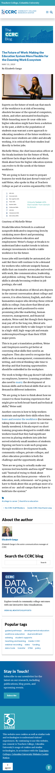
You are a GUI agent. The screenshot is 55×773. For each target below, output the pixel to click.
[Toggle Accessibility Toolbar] (48, 767)
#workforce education (28, 501)
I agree (8, 766)
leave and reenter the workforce (19, 419)
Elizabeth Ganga (13, 68)
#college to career (10, 501)
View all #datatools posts (17, 610)
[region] (27, 751)
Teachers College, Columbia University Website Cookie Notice (25, 754)
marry (19, 382)
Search (43, 562)
